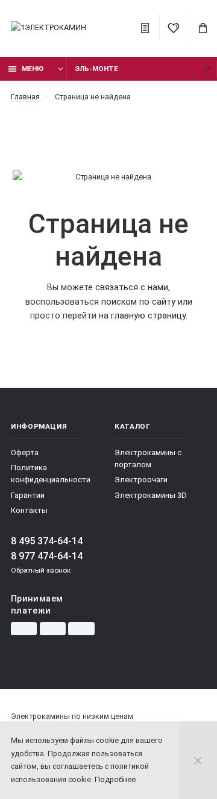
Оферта (25, 452)
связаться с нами (131, 287)
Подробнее (115, 779)
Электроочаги (141, 479)
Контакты (29, 510)
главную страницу (148, 316)
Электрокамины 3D (151, 495)
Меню (32, 68)
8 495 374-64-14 (47, 541)
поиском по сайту (138, 302)
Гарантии (28, 495)
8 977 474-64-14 (47, 556)
